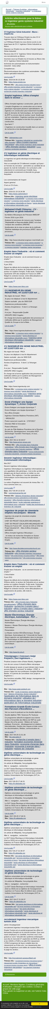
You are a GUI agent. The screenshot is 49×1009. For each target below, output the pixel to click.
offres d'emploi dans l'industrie (22, 450)
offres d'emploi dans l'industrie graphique (19, 449)
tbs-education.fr (15, 737)
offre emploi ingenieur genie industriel (18, 87)
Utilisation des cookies (23, 987)
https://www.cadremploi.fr (18, 194)
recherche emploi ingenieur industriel (18, 91)
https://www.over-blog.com (19, 286)
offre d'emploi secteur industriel (20, 147)
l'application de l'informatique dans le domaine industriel (21, 697)
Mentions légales (17, 985)
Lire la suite (8, 77)
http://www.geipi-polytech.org (19, 689)
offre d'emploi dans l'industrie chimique (29, 447)
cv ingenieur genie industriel (30, 89)
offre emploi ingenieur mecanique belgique (23, 555)
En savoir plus (37, 1007)
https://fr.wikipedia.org (17, 783)
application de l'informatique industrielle (22, 703)
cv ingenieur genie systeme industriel (28, 243)
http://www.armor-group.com (20, 442)
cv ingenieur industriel (12, 247)
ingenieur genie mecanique (30, 247)
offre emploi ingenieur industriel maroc (27, 85)
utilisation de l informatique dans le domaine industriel (22, 699)
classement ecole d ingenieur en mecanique (20, 963)
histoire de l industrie (24, 749)
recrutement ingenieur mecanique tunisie (28, 961)
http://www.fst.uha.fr (16, 652)
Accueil (6, 985)
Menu (43, 2)
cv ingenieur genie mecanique (32, 245)
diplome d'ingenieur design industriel (29, 496)
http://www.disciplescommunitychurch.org (24, 548)
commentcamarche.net (17, 493)
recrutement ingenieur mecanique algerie (15, 965)
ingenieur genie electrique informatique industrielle (20, 197)
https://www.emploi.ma (17, 82)
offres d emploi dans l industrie (28, 608)
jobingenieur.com (15, 138)
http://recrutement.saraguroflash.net (22, 958)
